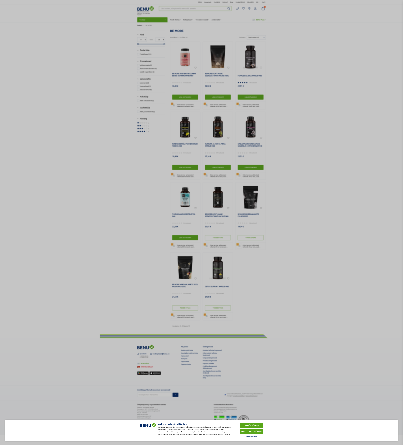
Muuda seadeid (251, 436)
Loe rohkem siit (225, 434)
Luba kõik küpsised (251, 425)
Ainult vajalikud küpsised (251, 431)
